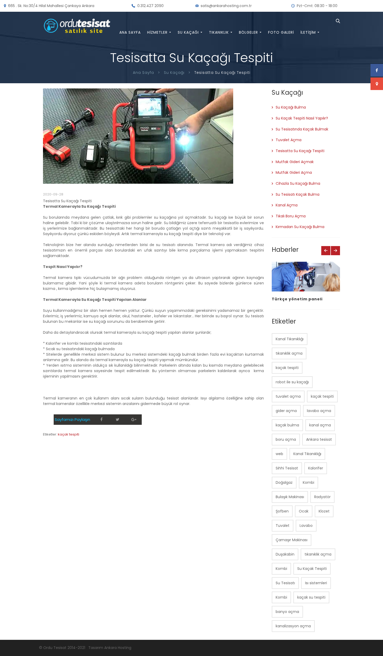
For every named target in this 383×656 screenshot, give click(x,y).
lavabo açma (319, 410)
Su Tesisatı (285, 583)
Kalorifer (315, 468)
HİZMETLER (157, 32)
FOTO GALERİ (281, 32)
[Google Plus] (133, 419)
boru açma (286, 439)
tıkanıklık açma (289, 353)
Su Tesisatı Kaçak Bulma (297, 194)
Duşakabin (285, 554)
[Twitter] (117, 419)
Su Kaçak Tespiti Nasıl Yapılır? (302, 118)
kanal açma (320, 425)
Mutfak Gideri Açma (294, 172)
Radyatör (322, 496)
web (279, 453)
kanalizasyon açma (293, 626)
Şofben (282, 511)
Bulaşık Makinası (290, 496)
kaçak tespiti (68, 434)
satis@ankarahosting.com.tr (226, 5)
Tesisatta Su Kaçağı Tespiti (300, 150)
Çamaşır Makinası (291, 539)
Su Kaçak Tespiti (312, 568)
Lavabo (306, 525)
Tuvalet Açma (288, 139)
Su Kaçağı (174, 72)
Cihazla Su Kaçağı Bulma (298, 183)
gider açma (286, 410)
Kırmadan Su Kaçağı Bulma (300, 226)
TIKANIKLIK (219, 32)
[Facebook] (101, 419)
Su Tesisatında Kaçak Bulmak (302, 129)
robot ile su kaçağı (292, 382)
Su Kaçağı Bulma (291, 107)
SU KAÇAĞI (188, 32)
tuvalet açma (288, 396)
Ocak (303, 511)
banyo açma (287, 611)
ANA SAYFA (130, 32)
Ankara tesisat (319, 439)
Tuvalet (282, 525)
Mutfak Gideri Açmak (295, 161)
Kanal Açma (287, 205)
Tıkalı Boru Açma (291, 216)
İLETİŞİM (308, 32)
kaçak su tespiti (311, 597)
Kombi (308, 482)
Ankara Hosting (117, 647)
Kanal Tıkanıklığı (290, 339)
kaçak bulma (287, 425)
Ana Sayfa (143, 72)
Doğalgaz (284, 482)
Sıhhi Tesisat (287, 468)
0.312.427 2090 (150, 5)
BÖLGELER (248, 32)
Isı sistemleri (316, 583)
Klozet (324, 511)
